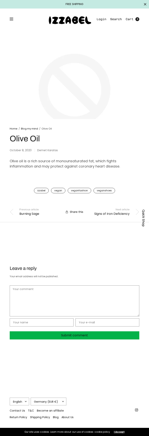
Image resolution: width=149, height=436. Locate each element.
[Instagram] (136, 410)
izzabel (41, 190)
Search (116, 19)
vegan (58, 190)
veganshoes (104, 190)
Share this (76, 212)
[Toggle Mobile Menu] (14, 19)
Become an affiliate (50, 411)
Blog (56, 417)
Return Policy (18, 417)
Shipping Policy (40, 417)
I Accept (119, 432)
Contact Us (17, 411)
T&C (31, 411)
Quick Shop (143, 218)
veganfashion (79, 190)
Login (101, 19)
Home (13, 128)
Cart (129, 19)
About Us (68, 417)
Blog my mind (29, 128)
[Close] (145, 4)
